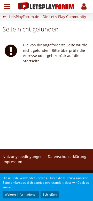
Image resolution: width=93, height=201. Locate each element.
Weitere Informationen (21, 194)
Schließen (50, 194)
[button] (7, 6)
